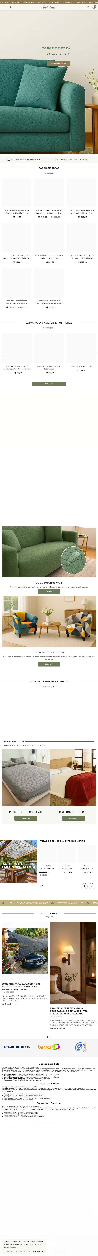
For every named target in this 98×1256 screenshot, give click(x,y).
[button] (3, 354)
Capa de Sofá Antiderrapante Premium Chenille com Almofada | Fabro (16, 211)
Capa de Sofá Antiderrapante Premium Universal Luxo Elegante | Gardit (81, 256)
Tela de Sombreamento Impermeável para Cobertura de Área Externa (87, 867)
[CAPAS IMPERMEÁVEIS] (49, 551)
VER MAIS (49, 384)
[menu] (3, 7)
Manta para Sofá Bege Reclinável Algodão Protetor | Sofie (83, 500)
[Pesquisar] (10, 7)
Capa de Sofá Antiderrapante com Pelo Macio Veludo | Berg (16, 256)
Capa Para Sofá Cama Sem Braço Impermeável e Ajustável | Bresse (49, 211)
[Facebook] (5, 1223)
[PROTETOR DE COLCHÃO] (26, 777)
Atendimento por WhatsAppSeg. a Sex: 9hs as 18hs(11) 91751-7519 (32, 1181)
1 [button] (47, 1037)
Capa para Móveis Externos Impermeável (17, 726)
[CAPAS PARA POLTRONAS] (49, 621)
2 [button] (50, 1037)
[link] (24, 160)
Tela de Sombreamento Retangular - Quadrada (67, 867)
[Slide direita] (93, 516)
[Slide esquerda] (86, 516)
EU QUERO (48, 1175)
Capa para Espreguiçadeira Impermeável (81, 726)
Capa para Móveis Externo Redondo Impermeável (49, 726)
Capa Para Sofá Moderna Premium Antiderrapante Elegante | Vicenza (16, 302)
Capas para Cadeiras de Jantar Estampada (49, 367)
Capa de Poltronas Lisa (81, 366)
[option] (17, 354)
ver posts (49, 917)
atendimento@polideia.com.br (19, 1186)
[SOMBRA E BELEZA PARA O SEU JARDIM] (18, 867)
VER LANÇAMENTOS (58, 63)
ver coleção (48, 173)
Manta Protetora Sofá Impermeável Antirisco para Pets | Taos (15, 500)
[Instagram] (12, 1223)
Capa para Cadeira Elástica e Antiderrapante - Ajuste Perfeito (17, 367)
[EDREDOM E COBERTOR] (73, 777)
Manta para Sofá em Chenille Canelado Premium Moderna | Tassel (49, 500)
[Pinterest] (19, 1223)
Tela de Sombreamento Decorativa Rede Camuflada (48, 867)
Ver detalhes (7, 1004)
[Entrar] (88, 7)
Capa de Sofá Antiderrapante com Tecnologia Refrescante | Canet (49, 302)
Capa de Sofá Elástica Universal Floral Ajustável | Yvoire (49, 256)
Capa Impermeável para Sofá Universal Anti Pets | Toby (81, 211)
